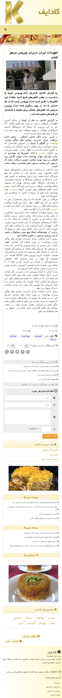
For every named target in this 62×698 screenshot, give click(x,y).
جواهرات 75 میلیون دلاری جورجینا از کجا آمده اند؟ (40, 537)
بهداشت (54, 143)
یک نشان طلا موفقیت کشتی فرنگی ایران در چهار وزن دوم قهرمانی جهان (33, 545)
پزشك (53, 339)
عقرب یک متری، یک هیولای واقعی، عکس (43, 518)
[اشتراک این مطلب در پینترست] (12, 351)
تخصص (18, 617)
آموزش (54, 209)
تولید (52, 622)
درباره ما (57, 683)
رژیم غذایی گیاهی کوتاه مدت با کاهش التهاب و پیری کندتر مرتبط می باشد (32, 370)
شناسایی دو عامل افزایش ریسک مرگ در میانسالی (40, 366)
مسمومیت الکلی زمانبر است (47, 379)
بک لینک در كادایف (53, 687)
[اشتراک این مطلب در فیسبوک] (22, 351)
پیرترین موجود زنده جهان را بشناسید (44, 541)
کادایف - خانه (13, 641)
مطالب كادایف (55, 695)
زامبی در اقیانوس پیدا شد (48, 514)
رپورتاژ (42, 622)
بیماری (13, 336)
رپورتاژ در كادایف (53, 691)
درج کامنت (49, 436)
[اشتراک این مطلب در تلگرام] (28, 351)
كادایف (49, 11)
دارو (21, 622)
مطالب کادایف (29, 636)
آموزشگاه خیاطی (50, 450)
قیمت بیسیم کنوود (49, 459)
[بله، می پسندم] (26, 345)
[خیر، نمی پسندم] (12, 345)
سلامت (42, 153)
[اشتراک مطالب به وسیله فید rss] (6, 351)
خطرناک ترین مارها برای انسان (47, 375)
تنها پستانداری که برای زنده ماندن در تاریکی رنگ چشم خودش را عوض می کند (32, 508)
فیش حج (54, 454)
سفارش (13, 189)
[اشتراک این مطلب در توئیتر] (17, 351)
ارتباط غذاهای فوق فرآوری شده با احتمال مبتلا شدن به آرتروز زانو (35, 502)
